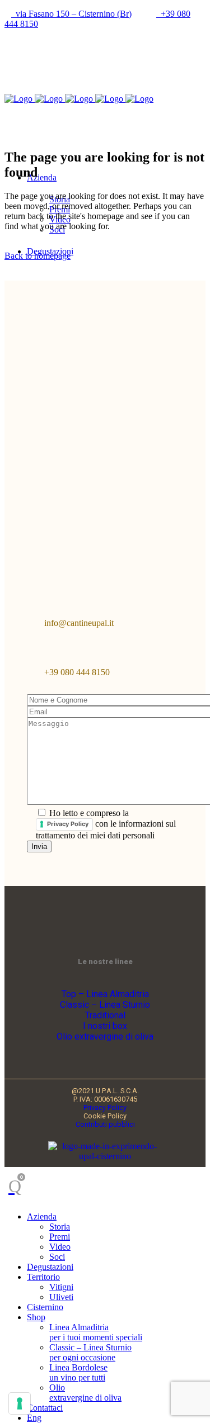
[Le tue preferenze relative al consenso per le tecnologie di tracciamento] (19, 1403)
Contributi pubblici (105, 1124)
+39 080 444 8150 (77, 672)
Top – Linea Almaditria (105, 994)
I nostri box (105, 1026)
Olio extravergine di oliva (105, 1036)
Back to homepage (37, 255)
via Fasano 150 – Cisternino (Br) (71, 13)
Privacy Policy (67, 824)
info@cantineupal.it (79, 623)
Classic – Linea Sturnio (105, 1004)
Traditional (105, 1015)
